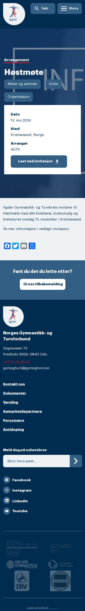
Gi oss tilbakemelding (43, 284)
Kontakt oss (14, 384)
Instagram (22, 490)
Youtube (20, 511)
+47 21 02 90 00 (16, 362)
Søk (41, 8)
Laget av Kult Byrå (37, 608)
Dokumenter (14, 393)
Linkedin (20, 501)
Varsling (10, 402)
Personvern (13, 420)
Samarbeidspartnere (22, 411)
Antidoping (13, 429)
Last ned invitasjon (39, 161)
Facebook (21, 480)
